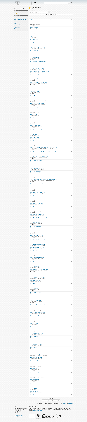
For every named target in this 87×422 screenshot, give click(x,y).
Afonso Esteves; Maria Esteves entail (37, 250)
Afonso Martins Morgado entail (36, 350)
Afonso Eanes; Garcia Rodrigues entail (37, 195)
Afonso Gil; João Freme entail (35, 295)
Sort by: (61, 16)
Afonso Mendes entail (34, 360)
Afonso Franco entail (34, 288)
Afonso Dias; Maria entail (35, 121)
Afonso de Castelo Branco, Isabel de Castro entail (39, 82)
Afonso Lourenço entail (34, 336)
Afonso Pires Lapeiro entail (35, 394)
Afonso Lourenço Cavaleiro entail (36, 333)
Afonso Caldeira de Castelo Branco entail (38, 47)
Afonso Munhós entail (34, 372)
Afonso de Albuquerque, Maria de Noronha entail (39, 71)
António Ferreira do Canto (18, 26)
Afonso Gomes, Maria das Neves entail (37, 304)
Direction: (67, 16)
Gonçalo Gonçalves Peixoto (18, 18)
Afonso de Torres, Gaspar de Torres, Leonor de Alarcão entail (42, 99)
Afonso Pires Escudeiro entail (35, 391)
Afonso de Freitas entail (34, 86)
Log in (71, 0)
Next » (59, 400)
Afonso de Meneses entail (35, 95)
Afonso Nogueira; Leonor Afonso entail (37, 383)
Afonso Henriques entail (34, 320)
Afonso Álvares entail (34, 39)
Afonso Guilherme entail (35, 315)
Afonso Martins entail (34, 347)
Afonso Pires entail (33, 388)
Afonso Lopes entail (34, 326)
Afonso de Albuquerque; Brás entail (37, 68)
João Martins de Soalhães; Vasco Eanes (20, 19)
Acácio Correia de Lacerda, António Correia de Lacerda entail (41, 19)
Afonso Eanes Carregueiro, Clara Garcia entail (39, 176)
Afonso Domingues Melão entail (36, 160)
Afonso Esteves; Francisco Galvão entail (37, 244)
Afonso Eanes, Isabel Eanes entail (36, 235)
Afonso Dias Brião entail (34, 111)
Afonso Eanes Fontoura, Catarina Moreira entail (39, 188)
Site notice (67, 0)
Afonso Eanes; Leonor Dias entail (36, 203)
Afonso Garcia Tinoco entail (35, 292)
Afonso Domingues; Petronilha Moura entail (38, 163)
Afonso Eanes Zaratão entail (35, 231)
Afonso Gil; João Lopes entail (35, 300)
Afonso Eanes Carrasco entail (35, 171)
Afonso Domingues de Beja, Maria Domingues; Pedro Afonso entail (43, 151)
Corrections (57, 0)
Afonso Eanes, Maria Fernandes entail (37, 239)
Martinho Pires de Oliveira (18, 20)
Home (53, 0)
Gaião (15, 23)
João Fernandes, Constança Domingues (20, 24)
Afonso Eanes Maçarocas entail (36, 210)
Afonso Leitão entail (34, 323)
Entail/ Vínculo (17, 15)
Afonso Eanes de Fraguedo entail (36, 183)
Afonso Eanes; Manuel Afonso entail (37, 214)
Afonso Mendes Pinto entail (35, 365)
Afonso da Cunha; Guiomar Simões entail (38, 61)
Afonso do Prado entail (34, 137)
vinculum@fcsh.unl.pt (19, 415)
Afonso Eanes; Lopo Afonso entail (36, 206)
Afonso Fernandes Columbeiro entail (37, 257)
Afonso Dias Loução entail (35, 117)
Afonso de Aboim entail (34, 64)
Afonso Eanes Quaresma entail (36, 222)
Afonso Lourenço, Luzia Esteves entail (37, 339)
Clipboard (71, 3)
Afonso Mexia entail (34, 368)
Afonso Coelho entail (34, 50)
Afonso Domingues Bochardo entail (37, 140)
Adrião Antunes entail (34, 27)
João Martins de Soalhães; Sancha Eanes (20, 22)
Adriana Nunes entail (34, 23)
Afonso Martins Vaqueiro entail (36, 357)
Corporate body (16, 13)
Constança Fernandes (17, 28)
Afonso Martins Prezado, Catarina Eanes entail (39, 354)
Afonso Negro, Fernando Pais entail (37, 376)
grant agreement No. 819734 (37, 410)
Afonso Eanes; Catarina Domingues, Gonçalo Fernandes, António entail (43, 179)
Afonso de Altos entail (34, 74)
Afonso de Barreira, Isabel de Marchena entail (39, 78)
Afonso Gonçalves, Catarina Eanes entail (38, 309)
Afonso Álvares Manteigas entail (36, 43)
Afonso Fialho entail (34, 283)
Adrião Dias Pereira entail (35, 32)
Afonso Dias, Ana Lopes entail (35, 125)
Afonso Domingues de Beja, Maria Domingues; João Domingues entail (43, 147)
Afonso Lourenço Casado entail (36, 330)
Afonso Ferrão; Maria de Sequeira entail (37, 277)
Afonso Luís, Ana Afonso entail (36, 344)
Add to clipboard (71, 19)
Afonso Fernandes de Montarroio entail (37, 261)
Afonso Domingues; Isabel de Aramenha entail (39, 156)
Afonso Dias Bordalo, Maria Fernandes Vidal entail (39, 107)
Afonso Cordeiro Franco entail (36, 53)
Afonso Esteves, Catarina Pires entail (37, 254)
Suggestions (62, 0)
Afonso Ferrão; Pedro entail (35, 280)
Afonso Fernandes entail (35, 266)
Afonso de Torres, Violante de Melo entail (38, 103)
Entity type (16, 10)
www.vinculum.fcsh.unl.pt (18, 417)
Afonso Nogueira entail (34, 379)
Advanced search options (51, 14)
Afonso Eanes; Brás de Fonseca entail (37, 168)
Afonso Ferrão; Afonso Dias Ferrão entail (38, 273)
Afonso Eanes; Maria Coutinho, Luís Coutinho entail (40, 217)
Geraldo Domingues (17, 27)
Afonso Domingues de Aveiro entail (37, 144)
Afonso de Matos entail (34, 91)
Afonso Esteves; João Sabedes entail (37, 247)
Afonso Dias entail (33, 114)
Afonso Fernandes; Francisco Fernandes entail (39, 269)
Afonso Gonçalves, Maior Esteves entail (37, 312)
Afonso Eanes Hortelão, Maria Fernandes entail (39, 199)
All (14, 12)
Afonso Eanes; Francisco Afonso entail (37, 192)
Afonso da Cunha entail (34, 57)
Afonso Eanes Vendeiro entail (35, 226)
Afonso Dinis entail (33, 134)
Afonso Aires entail (33, 36)
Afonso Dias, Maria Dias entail (36, 129)
